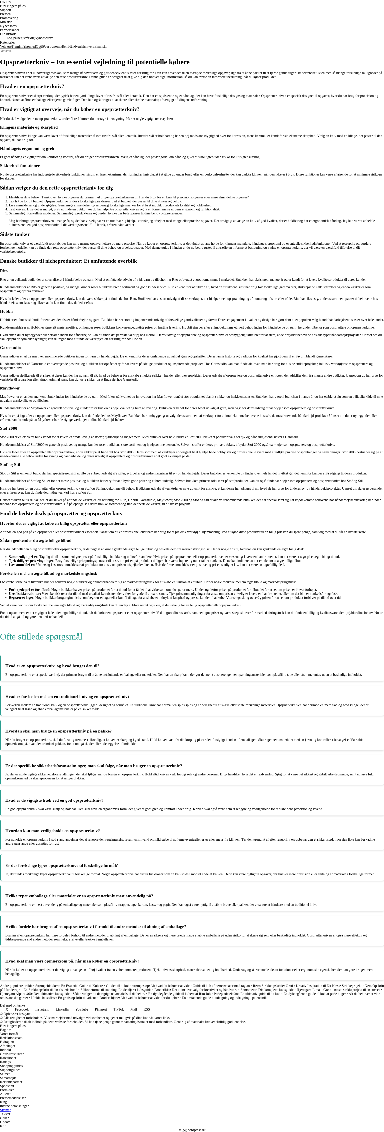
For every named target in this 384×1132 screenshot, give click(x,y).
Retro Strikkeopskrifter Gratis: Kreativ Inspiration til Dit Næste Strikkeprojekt (307, 986)
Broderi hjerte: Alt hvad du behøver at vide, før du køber (139, 998)
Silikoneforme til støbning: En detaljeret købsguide (115, 990)
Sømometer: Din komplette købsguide (267, 990)
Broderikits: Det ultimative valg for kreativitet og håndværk (195, 990)
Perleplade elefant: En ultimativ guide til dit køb (247, 994)
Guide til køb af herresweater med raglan (221, 986)
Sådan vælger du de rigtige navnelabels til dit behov (109, 994)
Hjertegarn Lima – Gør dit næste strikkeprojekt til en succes (338, 990)
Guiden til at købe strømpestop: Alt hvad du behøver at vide (148, 986)
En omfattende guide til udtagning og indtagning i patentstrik (224, 998)
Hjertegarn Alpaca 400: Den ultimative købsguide (35, 994)
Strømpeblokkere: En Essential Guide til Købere (69, 986)
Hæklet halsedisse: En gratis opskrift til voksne (63, 998)
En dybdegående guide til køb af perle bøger (315, 994)
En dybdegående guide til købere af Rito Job (179, 994)
